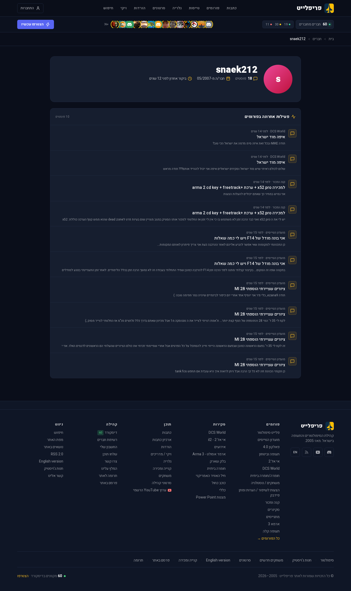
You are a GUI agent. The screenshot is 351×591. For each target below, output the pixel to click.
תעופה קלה (271, 531)
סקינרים (274, 509)
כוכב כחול (219, 483)
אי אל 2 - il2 (217, 439)
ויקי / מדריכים (161, 454)
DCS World (271, 468)
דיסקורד (108, 432)
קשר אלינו (55, 475)
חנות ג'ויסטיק (53, 468)
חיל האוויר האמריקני (211, 475)
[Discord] (329, 452)
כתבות (232, 8)
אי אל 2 (274, 461)
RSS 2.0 (57, 454)
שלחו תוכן (110, 454)
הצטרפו (23, 576)
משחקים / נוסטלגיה (265, 483)
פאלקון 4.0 (271, 447)
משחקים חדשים (271, 560)
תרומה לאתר (108, 475)
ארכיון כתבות (161, 439)
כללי (222, 490)
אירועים (220, 447)
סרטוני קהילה (161, 483)
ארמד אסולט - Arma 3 (209, 454)
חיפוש (108, 8)
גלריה (177, 8)
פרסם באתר (108, 483)
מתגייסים (273, 517)
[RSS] (306, 452)
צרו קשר (111, 461)
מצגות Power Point (211, 497)
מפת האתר (55, 439)
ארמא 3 (274, 524)
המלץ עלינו (109, 468)
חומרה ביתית (216, 468)
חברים (317, 39)
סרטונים (159, 8)
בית (331, 39)
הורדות (139, 8)
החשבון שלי (108, 447)
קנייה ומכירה (162, 468)
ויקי (124, 8)
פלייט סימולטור (268, 432)
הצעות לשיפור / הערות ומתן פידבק (259, 492)
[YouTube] (317, 452)
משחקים (165, 475)
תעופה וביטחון (269, 454)
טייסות (194, 8)
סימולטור (327, 560)
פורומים (213, 8)
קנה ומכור (272, 502)
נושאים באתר (53, 447)
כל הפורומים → (268, 538)
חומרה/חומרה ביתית (265, 475)
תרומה (138, 560)
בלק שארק (218, 461)
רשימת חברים (107, 439)
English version (51, 461)
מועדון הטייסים (269, 439)
